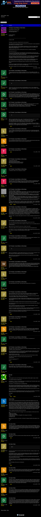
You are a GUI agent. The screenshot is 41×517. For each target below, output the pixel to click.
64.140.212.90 (3, 269)
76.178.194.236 (3, 166)
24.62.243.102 (3, 35)
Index (8, 15)
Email (11, 98)
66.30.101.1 (2, 99)
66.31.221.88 (2, 253)
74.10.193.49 (2, 485)
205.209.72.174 (3, 214)
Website (14, 204)
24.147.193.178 (3, 136)
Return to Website (3, 15)
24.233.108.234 (3, 196)
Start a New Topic (3, 22)
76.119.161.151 (3, 406)
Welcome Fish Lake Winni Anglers (7, 20)
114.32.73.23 (2, 382)
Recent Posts (3, 16)
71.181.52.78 (2, 156)
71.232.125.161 (3, 109)
